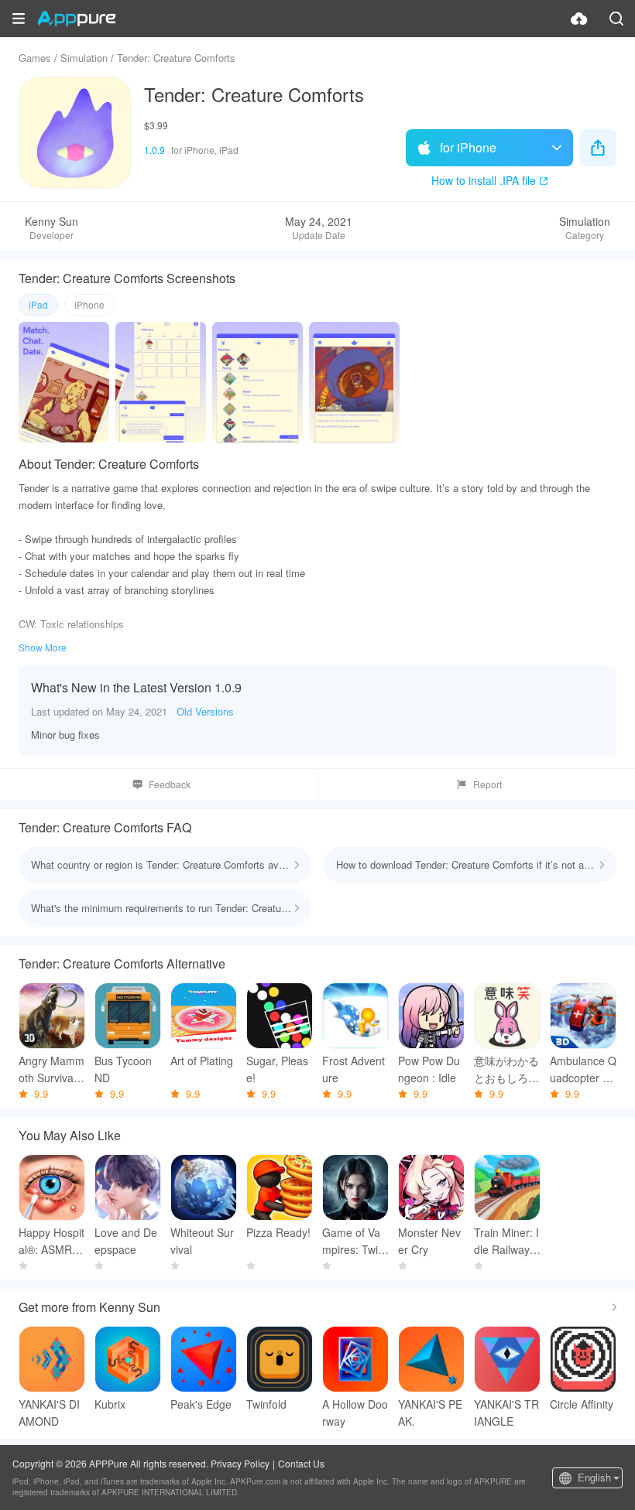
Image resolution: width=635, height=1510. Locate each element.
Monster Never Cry (429, 1241)
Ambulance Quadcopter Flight (583, 1069)
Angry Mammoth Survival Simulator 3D (51, 1069)
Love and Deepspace (125, 1241)
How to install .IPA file (483, 180)
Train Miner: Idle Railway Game (506, 1241)
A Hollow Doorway (355, 1412)
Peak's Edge (201, 1404)
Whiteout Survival (202, 1241)
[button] (18, 18)
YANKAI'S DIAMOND (49, 1412)
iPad (38, 304)
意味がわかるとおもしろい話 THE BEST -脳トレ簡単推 (507, 1069)
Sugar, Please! (277, 1069)
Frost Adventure (353, 1069)
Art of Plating (201, 1060)
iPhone (89, 304)
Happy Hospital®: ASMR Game (51, 1241)
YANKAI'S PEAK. (430, 1412)
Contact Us (301, 1463)
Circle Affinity (581, 1404)
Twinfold (266, 1404)
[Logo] (76, 18)
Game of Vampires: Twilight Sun (355, 1241)
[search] (616, 18)
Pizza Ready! (278, 1232)
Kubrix (109, 1404)
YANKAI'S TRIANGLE (506, 1412)
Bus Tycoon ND (123, 1069)
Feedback (169, 784)
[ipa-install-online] (579, 18)
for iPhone (468, 147)
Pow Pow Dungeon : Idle (429, 1069)
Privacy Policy (240, 1463)
